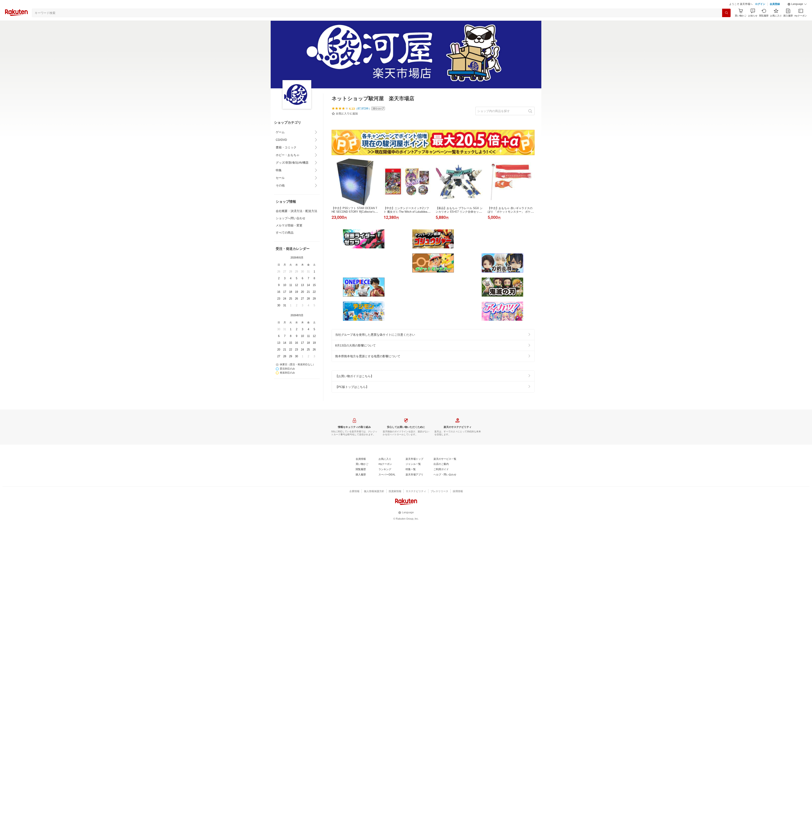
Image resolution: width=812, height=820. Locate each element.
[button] (797, 4)
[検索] (726, 13)
